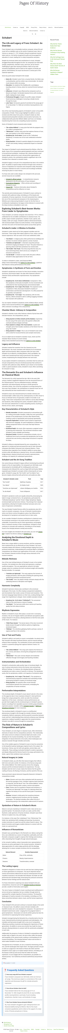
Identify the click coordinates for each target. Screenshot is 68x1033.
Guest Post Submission (59, 1029)
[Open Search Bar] (32, 34)
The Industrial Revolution (54, 90)
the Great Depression (60, 88)
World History (8, 27)
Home (21, 1029)
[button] (35, 34)
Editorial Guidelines (58, 27)
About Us (50, 27)
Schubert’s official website (13, 179)
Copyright (22, 27)
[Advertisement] (34, 16)
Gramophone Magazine (13, 183)
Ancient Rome (59, 86)
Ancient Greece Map (9, 1026)
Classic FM (9, 187)
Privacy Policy (34, 27)
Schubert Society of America (32, 885)
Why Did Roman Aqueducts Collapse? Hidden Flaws (56, 72)
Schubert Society (29, 706)
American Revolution (53, 86)
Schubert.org (27, 534)
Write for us (49, 1029)
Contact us (15, 27)
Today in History (42, 27)
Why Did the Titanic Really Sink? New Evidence (56, 46)
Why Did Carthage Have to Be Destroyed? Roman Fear (57, 59)
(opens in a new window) (28, 262)
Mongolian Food (8, 1024)
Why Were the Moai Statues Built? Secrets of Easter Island (57, 66)
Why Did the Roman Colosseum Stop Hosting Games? (57, 52)
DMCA (27, 27)
